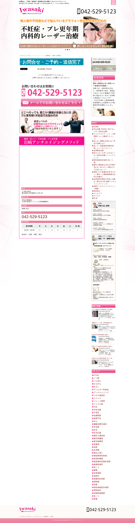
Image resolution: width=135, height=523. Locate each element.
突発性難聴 (98, 459)
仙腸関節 (106, 366)
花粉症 (96, 476)
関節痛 (96, 482)
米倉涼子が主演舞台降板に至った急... (102, 358)
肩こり (96, 467)
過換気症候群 (99, 479)
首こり (96, 496)
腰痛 (111, 330)
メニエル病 (98, 404)
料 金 (95, 198)
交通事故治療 (99, 150)
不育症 (96, 413)
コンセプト (98, 193)
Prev (21, 32)
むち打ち (97, 384)
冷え (95, 421)
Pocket (49, 69)
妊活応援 (97, 433)
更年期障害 (98, 441)
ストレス (106, 330)
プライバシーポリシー (26, 516)
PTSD (96, 375)
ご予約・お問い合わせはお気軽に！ (103, 60)
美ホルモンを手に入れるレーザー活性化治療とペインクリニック (104, 155)
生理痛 (96, 450)
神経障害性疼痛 (100, 456)
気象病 (96, 444)
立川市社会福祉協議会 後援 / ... (101, 334)
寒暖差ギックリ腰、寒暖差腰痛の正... (102, 322)
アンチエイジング (101, 392)
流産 (95, 447)
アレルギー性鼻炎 (101, 390)
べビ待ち (97, 381)
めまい (96, 387)
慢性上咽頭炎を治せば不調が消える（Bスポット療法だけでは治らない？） (104, 167)
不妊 (95, 407)
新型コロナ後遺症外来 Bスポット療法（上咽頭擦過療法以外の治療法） (104, 174)
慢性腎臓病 (98, 438)
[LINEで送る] (41, 69)
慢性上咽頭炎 (99, 436)
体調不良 (97, 418)
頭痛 (95, 485)
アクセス (97, 196)
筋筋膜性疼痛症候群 (102, 461)
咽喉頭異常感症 (100, 424)
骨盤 (95, 499)
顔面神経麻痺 (99, 493)
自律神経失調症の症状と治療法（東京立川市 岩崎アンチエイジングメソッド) (105, 181)
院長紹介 (97, 191)
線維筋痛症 (98, 464)
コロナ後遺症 (107, 317)
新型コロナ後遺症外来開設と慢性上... (102, 346)
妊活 (95, 430)
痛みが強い (98, 453)
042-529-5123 (34, 217)
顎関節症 (97, 490)
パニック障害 (99, 401)
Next (113, 32)
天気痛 (96, 427)
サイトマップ (38, 516)
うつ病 (96, 378)
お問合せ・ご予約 (103, 68)
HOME (96, 127)
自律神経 (106, 342)
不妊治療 (97, 410)
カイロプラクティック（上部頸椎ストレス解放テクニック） (104, 136)
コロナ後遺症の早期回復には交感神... (102, 309)
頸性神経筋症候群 (101, 487)
